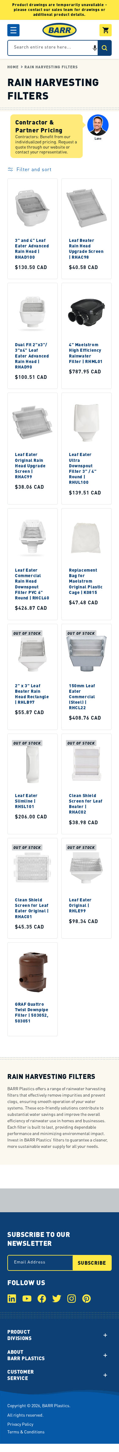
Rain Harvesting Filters (51, 67)
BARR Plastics (55, 1405)
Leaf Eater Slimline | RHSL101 (26, 800)
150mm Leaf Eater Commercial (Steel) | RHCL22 (82, 696)
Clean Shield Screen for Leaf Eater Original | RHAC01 (32, 908)
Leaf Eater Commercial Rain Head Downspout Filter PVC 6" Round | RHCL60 (32, 583)
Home (13, 67)
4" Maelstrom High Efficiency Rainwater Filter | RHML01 (86, 353)
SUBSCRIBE (92, 1263)
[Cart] (105, 30)
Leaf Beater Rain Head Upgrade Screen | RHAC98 (86, 248)
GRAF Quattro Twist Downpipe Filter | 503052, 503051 (32, 1012)
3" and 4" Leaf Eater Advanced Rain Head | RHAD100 (32, 248)
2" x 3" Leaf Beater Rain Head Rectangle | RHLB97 (32, 693)
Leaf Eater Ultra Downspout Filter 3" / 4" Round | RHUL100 (82, 468)
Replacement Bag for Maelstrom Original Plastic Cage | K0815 (86, 581)
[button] (13, 30)
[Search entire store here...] (104, 48)
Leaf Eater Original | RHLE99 (80, 905)
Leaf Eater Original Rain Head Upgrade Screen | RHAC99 (30, 465)
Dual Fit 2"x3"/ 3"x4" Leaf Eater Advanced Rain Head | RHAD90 (32, 355)
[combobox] (59, 48)
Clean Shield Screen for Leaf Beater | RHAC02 (86, 803)
